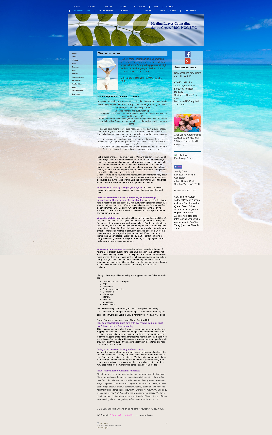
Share (179, 167)
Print (101, 423)
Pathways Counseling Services (124, 415)
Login (166, 423)
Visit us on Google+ (102, 428)
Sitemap (106, 423)
